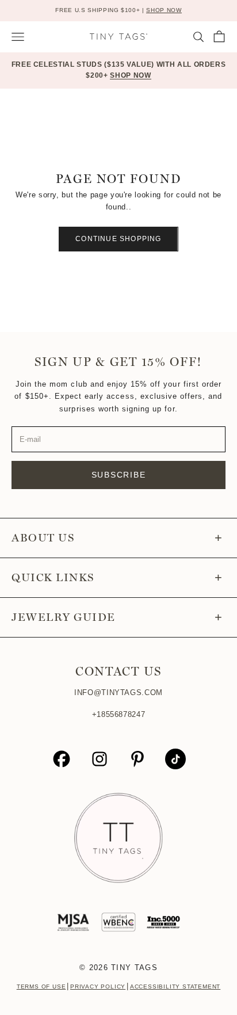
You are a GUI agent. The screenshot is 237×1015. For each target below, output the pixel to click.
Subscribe (118, 474)
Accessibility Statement (175, 986)
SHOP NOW (163, 10)
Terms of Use (41, 986)
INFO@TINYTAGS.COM (118, 692)
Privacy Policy (97, 986)
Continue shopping (118, 239)
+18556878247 (119, 714)
